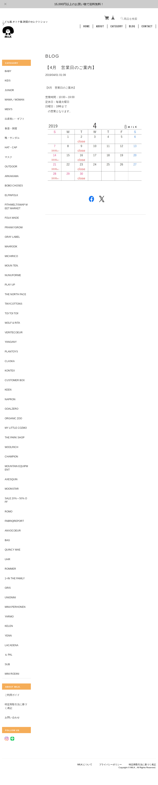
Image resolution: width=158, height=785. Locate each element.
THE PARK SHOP (14, 437)
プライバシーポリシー (110, 764)
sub (7, 664)
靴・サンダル (12, 137)
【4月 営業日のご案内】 (70, 67)
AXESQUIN (11, 479)
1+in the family (15, 578)
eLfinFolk (11, 195)
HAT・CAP (11, 147)
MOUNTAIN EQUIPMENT (16, 468)
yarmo (9, 616)
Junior (9, 90)
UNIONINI (10, 597)
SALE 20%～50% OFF (16, 500)
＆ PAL (8, 654)
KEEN (8, 389)
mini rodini (12, 673)
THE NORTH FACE (15, 294)
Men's (8, 109)
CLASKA (10, 361)
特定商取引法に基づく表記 (16, 706)
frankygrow (14, 227)
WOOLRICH (11, 447)
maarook (11, 246)
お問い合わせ (12, 717)
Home (86, 26)
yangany (11, 342)
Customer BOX (15, 380)
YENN (8, 635)
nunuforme (13, 275)
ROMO (8, 511)
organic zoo (13, 418)
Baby (8, 71)
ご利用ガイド (12, 695)
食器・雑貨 (11, 128)
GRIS (8, 587)
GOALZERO (11, 408)
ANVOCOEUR (13, 530)
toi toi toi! (11, 313)
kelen (9, 626)
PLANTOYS (11, 351)
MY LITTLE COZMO (16, 427)
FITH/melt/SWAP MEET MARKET (16, 206)
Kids (7, 80)
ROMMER (10, 568)
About (100, 26)
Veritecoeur (14, 332)
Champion (11, 456)
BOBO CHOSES (14, 185)
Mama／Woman (14, 99)
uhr (7, 559)
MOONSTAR (12, 488)
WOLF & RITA (12, 322)
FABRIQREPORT (14, 521)
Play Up (10, 284)
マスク (8, 157)
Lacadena (11, 645)
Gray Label (12, 236)
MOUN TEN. (12, 265)
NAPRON (10, 399)
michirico (11, 256)
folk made (12, 217)
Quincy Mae (12, 549)
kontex (10, 370)
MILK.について (84, 764)
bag (7, 540)
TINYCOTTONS (13, 303)
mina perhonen (15, 607)
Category (116, 26)
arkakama (12, 176)
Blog (132, 26)
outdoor (11, 166)
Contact (147, 26)
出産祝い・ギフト (14, 118)
